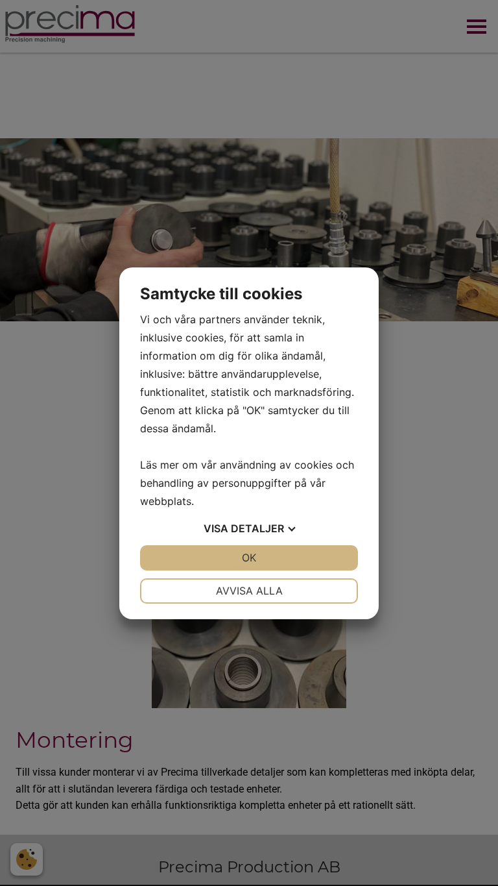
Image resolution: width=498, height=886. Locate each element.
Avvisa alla (249, 590)
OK (249, 557)
